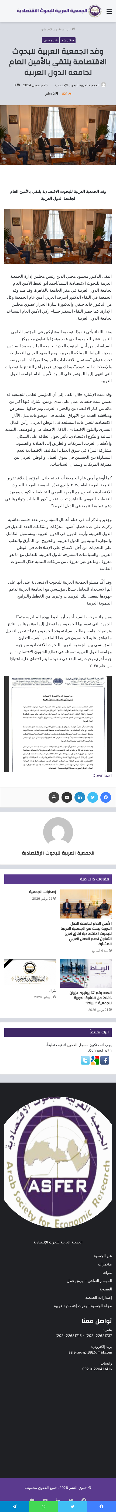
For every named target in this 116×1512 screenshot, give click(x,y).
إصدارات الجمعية (42, 891)
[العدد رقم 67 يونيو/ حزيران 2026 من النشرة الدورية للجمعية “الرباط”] (86, 973)
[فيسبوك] (105, 797)
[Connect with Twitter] (85, 1063)
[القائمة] (109, 13)
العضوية (106, 1289)
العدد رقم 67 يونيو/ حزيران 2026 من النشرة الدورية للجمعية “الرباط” (91, 998)
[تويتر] (92, 797)
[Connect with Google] (94, 1063)
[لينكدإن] (79, 797)
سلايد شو (48, 29)
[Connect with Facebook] (104, 1063)
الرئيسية (65, 29)
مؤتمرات (105, 1264)
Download (102, 775)
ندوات (107, 1272)
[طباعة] (54, 797)
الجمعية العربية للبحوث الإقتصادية (77, 85)
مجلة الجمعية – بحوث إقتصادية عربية (83, 1306)
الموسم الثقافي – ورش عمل (89, 1281)
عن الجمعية (103, 1256)
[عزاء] (30, 972)
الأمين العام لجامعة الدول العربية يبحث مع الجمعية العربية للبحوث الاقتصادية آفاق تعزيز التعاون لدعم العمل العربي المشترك (86, 933)
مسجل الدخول (77, 1045)
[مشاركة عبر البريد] (67, 797)
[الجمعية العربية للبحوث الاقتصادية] (59, 11)
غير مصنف (50, 40)
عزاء (52, 990)
